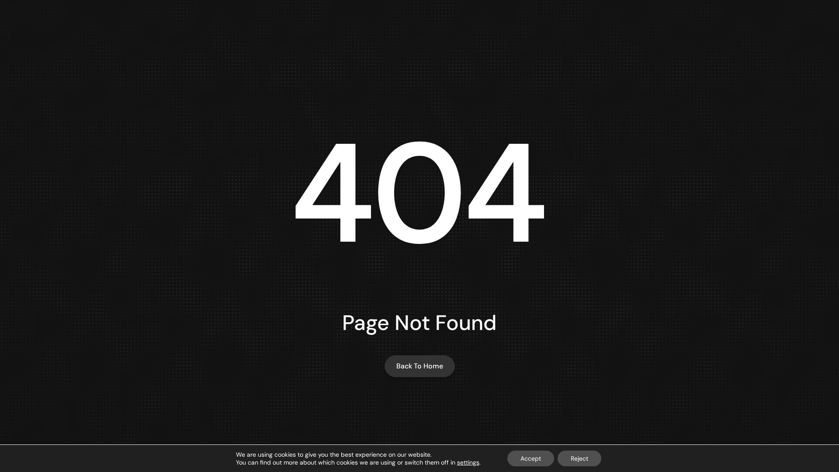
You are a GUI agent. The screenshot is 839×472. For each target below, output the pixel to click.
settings (468, 462)
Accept (530, 458)
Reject (579, 458)
